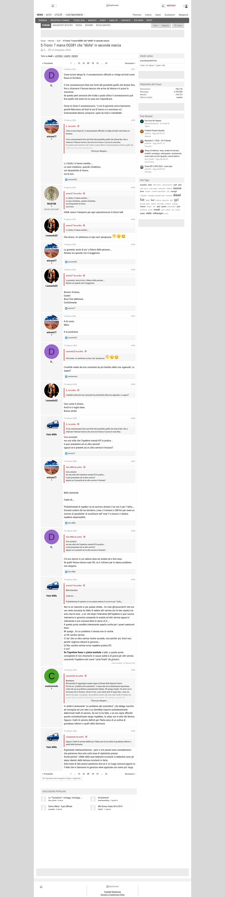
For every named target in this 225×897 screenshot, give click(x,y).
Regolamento (103, 25)
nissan (149, 206)
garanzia (165, 200)
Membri (89, 25)
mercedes (160, 204)
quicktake (51, 809)
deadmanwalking (103, 800)
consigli (174, 191)
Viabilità (113, 20)
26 (84, 63)
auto (180, 185)
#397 (133, 316)
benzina (177, 188)
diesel (177, 195)
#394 (133, 219)
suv (173, 210)
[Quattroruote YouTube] (166, 889)
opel (158, 206)
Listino (148, 15)
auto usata (153, 188)
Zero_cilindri (52, 800)
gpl (176, 200)
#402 (133, 531)
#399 (133, 384)
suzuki (177, 210)
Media (79, 25)
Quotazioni (170, 15)
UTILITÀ (58, 15)
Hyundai (148, 136)
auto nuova (144, 188)
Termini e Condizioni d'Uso (112, 894)
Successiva (129, 63)
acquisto (143, 185)
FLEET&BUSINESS (74, 15)
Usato (158, 15)
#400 (133, 418)
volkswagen (158, 213)
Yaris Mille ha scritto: (74, 467)
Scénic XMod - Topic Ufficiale (60, 806)
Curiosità (125, 20)
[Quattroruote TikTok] (162, 889)
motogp (175, 204)
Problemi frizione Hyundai (154, 130)
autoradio (161, 188)
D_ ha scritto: (71, 126)
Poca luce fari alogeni (153, 120)
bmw (142, 191)
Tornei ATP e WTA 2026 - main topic (158, 166)
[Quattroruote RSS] (172, 889)
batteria (169, 188)
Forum (46, 25)
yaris (166, 213)
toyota (142, 213)
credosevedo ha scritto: (75, 737)
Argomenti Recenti (63, 25)
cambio (147, 191)
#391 (133, 69)
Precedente (48, 63)
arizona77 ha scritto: (74, 193)
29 (97, 63)
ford (152, 200)
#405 (133, 731)
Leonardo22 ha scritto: (75, 351)
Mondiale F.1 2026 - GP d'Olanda (158, 140)
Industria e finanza (59, 20)
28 (93, 63)
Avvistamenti (103, 797)
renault (157, 209)
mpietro (179, 97)
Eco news (138, 20)
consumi (169, 195)
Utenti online (146, 55)
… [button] (75, 63)
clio (168, 191)
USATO (67, 56)
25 (79, 63)
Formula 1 (148, 146)
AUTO (49, 15)
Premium (137, 15)
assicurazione (167, 185)
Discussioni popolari (54, 791)
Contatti (107, 892)
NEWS (40, 15)
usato (149, 213)
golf (171, 200)
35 (106, 63)
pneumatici (171, 206)
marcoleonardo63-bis (148, 60)
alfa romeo (157, 185)
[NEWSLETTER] (54, 6)
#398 (133, 345)
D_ (45, 50)
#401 (133, 461)
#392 (133, 120)
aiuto (150, 185)
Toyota (147, 126)
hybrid (153, 204)
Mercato (92, 20)
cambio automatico (159, 191)
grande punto (145, 204)
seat (162, 210)
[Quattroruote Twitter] (169, 889)
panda (163, 206)
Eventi (103, 20)
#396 (133, 270)
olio (154, 206)
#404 (133, 670)
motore (143, 206)
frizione (158, 200)
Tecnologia (79, 20)
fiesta (148, 200)
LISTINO (58, 56)
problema (143, 210)
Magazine (183, 15)
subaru (168, 210)
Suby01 (100, 809)
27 (88, 63)
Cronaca (42, 20)
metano (168, 204)
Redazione (116, 892)
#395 (133, 244)
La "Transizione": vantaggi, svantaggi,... (65, 797)
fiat (142, 200)
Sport (149, 20)
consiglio (143, 195)
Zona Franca (149, 162)
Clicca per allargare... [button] (99, 151)
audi (175, 185)
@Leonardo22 (119, 606)
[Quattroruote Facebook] (155, 889)
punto (150, 210)
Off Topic (148, 172)
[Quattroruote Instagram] (159, 889)
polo (178, 206)
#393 (133, 188)
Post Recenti (146, 116)
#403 (133, 580)
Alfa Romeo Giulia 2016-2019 (110, 806)
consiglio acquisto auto (156, 195)
